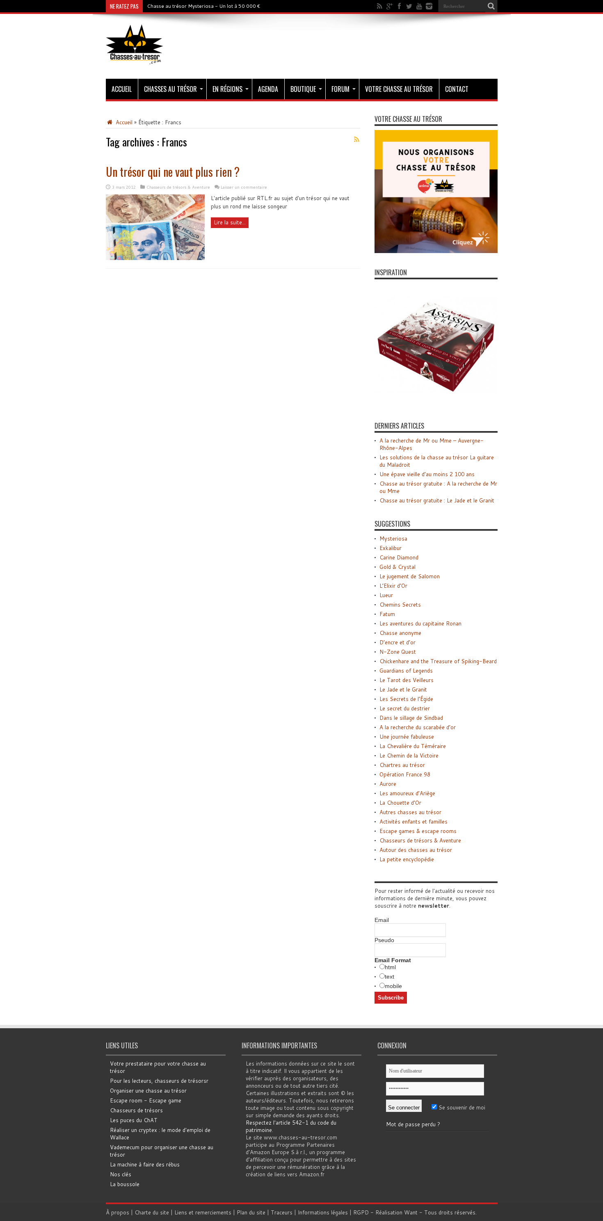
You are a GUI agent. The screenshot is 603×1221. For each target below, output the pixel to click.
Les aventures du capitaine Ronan (420, 623)
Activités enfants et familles (413, 821)
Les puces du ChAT (134, 1120)
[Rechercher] (491, 6)
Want (411, 1212)
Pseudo (384, 940)
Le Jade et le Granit (403, 689)
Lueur (386, 595)
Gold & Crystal (397, 567)
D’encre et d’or (397, 642)
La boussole (124, 1184)
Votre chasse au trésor (399, 89)
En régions (227, 89)
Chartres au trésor (402, 765)
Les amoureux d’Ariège (407, 793)
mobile (393, 986)
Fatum (387, 614)
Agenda (268, 89)
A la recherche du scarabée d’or (417, 727)
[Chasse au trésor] (134, 58)
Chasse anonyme (400, 633)
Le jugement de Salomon (409, 576)
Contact (456, 89)
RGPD (361, 1212)
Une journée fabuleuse (406, 736)
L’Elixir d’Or (393, 585)
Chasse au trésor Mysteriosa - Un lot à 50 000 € (203, 5)
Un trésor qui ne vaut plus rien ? (173, 171)
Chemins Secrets (400, 604)
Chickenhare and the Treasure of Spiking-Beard (438, 661)
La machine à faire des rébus (145, 1164)
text (389, 976)
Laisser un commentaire (244, 187)
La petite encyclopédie (406, 859)
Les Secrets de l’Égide (406, 699)
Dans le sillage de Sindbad (411, 717)
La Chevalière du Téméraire (412, 746)
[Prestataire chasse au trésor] (436, 251)
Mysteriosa (393, 538)
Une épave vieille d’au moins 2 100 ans (427, 474)
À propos (117, 1212)
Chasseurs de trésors (136, 1110)
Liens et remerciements (202, 1212)
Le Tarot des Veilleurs (406, 680)
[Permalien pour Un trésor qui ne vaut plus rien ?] (155, 258)
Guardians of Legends (406, 670)
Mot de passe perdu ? (413, 1124)
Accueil (122, 89)
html (390, 967)
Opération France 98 (404, 774)
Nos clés (120, 1174)
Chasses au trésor (170, 89)
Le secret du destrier (404, 708)
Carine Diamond (398, 557)
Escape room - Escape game (145, 1100)
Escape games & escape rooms (418, 831)
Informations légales (323, 1212)
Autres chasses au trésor (410, 812)
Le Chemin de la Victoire (409, 755)
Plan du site (251, 1212)
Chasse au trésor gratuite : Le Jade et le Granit (436, 500)
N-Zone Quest (397, 651)
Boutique (303, 89)
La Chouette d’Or (400, 802)
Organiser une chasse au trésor (148, 1090)
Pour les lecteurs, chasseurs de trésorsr (159, 1080)
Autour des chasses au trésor (415, 850)
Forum (340, 89)
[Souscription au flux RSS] (357, 139)
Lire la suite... (230, 222)
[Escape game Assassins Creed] (436, 404)
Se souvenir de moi (461, 1107)
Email (382, 920)
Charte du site (152, 1212)
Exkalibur (390, 548)
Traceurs (281, 1212)
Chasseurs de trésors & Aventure (178, 187)
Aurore (387, 783)
